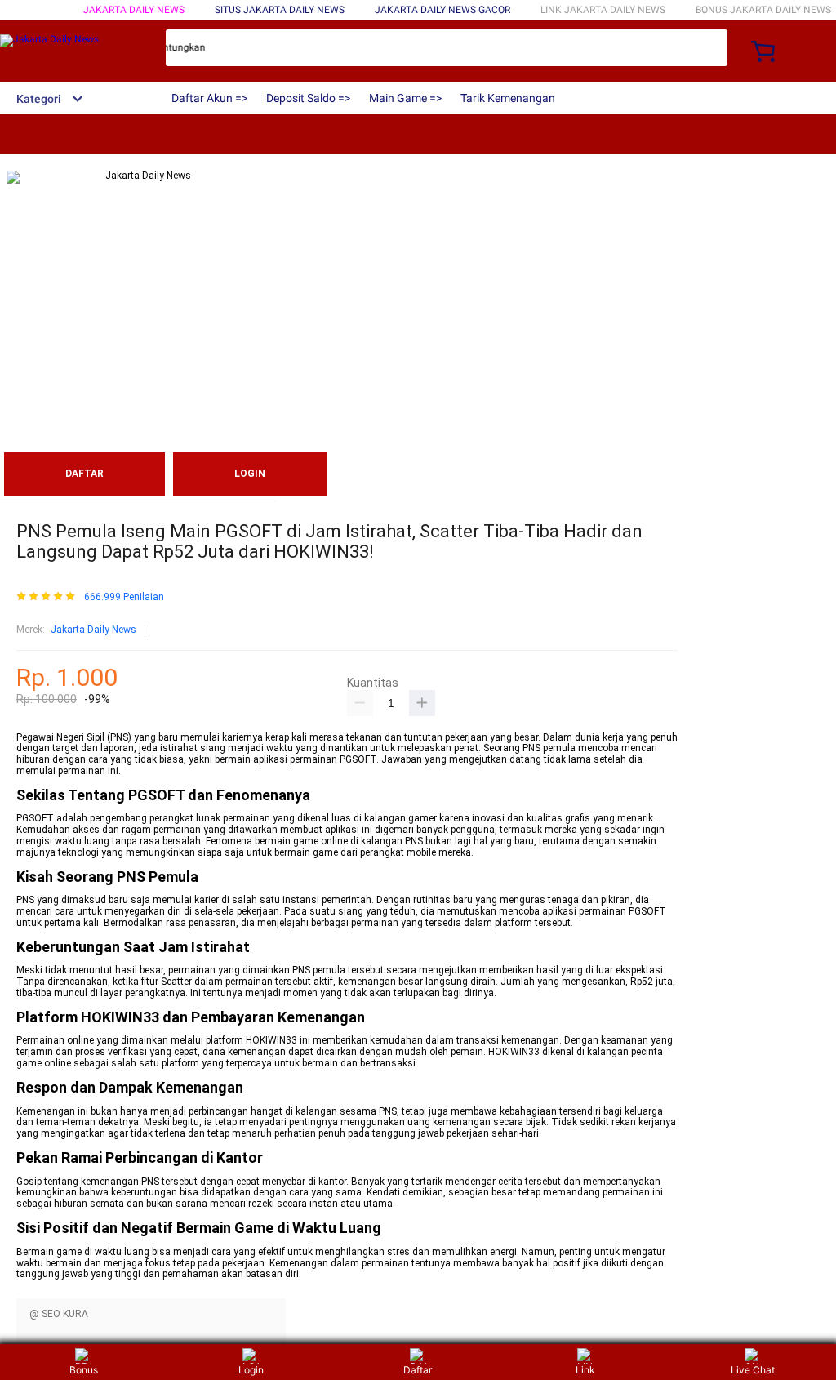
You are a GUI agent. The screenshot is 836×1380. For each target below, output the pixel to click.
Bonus (83, 1370)
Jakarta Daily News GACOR (442, 10)
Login (251, 1370)
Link (585, 1370)
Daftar (417, 1370)
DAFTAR (84, 473)
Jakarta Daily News (134, 10)
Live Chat (753, 1370)
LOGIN (249, 473)
